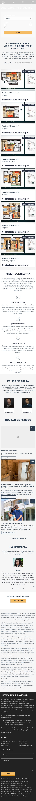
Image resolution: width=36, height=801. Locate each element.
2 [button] (15, 588)
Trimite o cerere (18, 600)
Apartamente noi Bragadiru (8, 730)
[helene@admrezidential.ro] (8, 405)
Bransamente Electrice (20, 728)
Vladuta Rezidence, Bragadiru (20, 796)
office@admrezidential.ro (18, 674)
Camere (6, 22)
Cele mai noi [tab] (8, 63)
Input (31, 22)
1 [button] (13, 588)
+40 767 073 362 (23, 743)
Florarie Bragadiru (21, 730)
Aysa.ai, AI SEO (17, 794)
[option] (18, 572)
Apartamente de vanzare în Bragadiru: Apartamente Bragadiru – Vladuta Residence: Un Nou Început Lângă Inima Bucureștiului (17, 486)
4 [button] (20, 588)
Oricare (8, 18)
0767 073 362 (9, 412)
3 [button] (18, 588)
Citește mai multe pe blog (18, 538)
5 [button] (23, 588)
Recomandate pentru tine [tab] (23, 63)
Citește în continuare (9, 458)
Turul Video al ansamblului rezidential (12, 523)
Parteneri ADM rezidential (9, 450)
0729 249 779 (27, 412)
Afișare (18, 32)
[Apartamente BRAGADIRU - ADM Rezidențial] (3, 2)
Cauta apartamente (10, 15)
